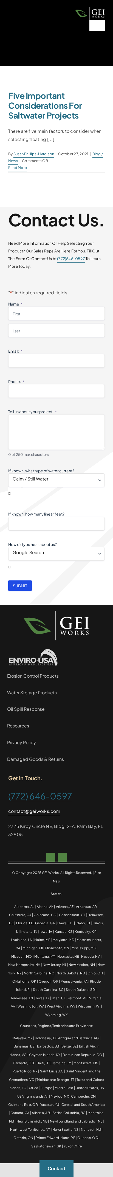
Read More (17, 167)
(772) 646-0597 (40, 795)
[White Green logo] (90, 9)
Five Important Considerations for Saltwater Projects (45, 105)
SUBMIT (20, 585)
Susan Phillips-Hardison (33, 154)
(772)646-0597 (71, 258)
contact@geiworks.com (34, 811)
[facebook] (50, 857)
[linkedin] (62, 857)
